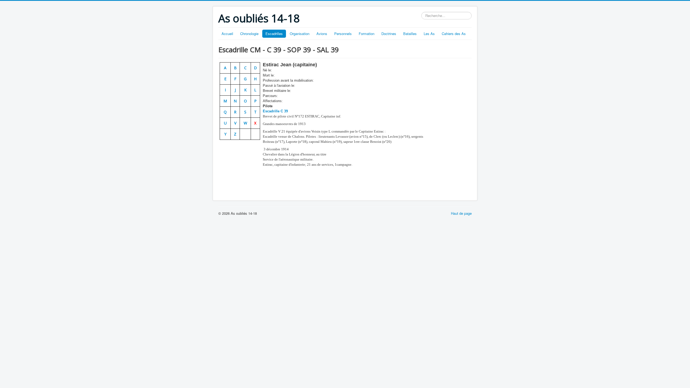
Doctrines (388, 33)
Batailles (410, 33)
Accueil (227, 33)
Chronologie (249, 33)
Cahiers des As (454, 33)
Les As (429, 33)
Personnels (343, 33)
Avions (321, 33)
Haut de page (461, 213)
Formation (366, 33)
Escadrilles (274, 33)
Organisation (299, 33)
